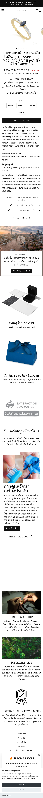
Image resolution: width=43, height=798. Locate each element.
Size (21, 101)
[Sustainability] (21, 648)
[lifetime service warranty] (21, 696)
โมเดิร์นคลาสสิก (30, 175)
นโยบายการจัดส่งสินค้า (21, 205)
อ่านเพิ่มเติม (12, 528)
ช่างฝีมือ (21, 738)
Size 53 (21, 105)
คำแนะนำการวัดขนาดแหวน (21, 750)
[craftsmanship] (21, 602)
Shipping (18, 73)
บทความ (21, 746)
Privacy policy (6, 796)
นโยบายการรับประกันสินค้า (21, 210)
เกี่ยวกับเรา (21, 734)
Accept (21, 785)
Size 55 (32, 105)
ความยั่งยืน (21, 742)
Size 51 (11, 105)
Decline (21, 790)
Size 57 (21, 112)
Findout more (21, 271)
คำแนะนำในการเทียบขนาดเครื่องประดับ (21, 199)
